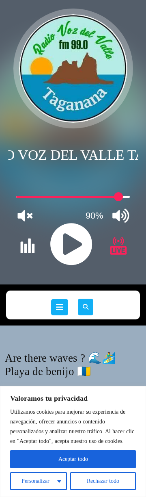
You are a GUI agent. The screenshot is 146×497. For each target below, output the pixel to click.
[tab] (59, 307)
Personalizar (35, 481)
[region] (73, 441)
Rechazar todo (103, 481)
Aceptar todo (73, 459)
